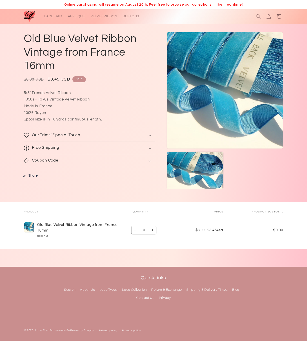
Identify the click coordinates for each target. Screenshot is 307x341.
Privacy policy (131, 330)
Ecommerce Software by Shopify (71, 330)
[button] (258, 16)
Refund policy (108, 330)
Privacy (165, 297)
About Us (87, 289)
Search (70, 289)
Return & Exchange (166, 289)
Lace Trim (42, 330)
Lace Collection (134, 289)
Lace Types (109, 289)
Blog (236, 289)
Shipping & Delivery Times (206, 289)
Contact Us (145, 297)
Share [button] (33, 175)
